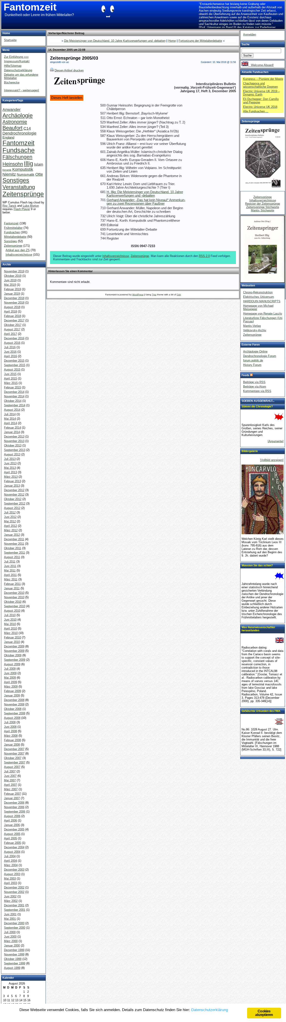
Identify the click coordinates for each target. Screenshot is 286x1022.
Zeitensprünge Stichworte (262, 207)
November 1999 (14, 954)
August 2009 (12, 664)
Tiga (154, 294)
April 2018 (10, 311)
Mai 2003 (10, 878)
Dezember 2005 (14, 829)
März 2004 (11, 865)
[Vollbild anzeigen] (272, 460)
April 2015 (10, 378)
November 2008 (14, 704)
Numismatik (25, 174)
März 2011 (10, 579)
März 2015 (11, 383)
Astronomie (14, 122)
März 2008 (11, 735)
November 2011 (14, 543)
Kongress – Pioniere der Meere (263, 79)
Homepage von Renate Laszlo (262, 313)
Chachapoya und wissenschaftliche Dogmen (260, 85)
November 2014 (14, 396)
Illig (28, 163)
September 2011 (14, 552)
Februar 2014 (12, 427)
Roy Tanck (9, 205)
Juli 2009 (10, 668)
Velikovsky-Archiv (254, 330)
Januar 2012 (12, 534)
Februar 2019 (12, 289)
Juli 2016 (10, 347)
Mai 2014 (10, 418)
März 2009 (11, 686)
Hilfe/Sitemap (12, 65)
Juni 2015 (10, 374)
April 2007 (10, 784)
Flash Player (22, 209)
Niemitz (9, 174)
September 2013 (14, 450)
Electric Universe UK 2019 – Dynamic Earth (261, 93)
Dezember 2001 (14, 905)
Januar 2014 (12, 432)
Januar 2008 (12, 744)
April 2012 (10, 526)
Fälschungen (17, 157)
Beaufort (12, 128)
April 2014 (10, 423)
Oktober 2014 (12, 401)
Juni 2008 (10, 726)
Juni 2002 (10, 896)
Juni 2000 (10, 936)
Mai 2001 (10, 918)
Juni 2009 (10, 673)
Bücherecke (11, 82)
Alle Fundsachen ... (255, 111)
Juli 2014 (10, 414)
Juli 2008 (10, 722)
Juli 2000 (10, 932)
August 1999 (12, 968)
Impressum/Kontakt (16, 61)
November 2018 (14, 302)
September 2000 (14, 927)
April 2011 (10, 575)
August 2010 (12, 610)
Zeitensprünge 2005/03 (74, 58)
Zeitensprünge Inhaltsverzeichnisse (262, 198)
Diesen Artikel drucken (69, 70)
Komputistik (22, 169)
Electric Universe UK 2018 (260, 106)
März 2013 (11, 476)
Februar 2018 (12, 316)
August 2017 (12, 329)
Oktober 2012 (12, 499)
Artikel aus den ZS (18, 250)
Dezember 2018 (14, 298)
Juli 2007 (10, 771)
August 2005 (12, 834)
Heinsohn (12, 164)
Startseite (10, 40)
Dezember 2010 (14, 592)
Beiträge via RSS (254, 382)
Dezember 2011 (14, 539)
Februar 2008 (12, 740)
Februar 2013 (12, 481)
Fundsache (18, 150)
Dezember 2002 (14, 887)
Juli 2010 (10, 615)
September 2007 (14, 762)
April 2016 (10, 356)
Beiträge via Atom (254, 386)
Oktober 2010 (12, 601)
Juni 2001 (10, 914)
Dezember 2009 (14, 646)
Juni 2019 (10, 280)
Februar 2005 (12, 843)
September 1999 (14, 963)
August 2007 (12, 767)
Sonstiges (15, 180)
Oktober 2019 (12, 275)
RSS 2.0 (204, 256)
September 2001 (14, 909)
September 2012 (14, 503)
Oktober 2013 (12, 445)
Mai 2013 (10, 467)
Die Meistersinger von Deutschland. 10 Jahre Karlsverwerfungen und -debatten (115, 40)
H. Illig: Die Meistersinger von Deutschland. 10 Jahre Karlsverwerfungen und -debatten (145, 193)
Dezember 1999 (14, 950)
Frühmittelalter (13, 227)
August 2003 (12, 874)
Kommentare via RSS (257, 391)
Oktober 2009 (12, 655)
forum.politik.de (253, 360)
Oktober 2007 (12, 758)
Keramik (6, 170)
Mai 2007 (10, 780)
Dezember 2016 (14, 338)
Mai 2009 (10, 677)
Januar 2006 (12, 825)
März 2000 (11, 941)
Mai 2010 (10, 624)
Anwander (11, 109)
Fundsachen (12, 232)
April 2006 (10, 820)
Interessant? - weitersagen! (21, 90)
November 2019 (14, 271)
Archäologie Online (255, 351)
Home (172, 40)
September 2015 (14, 365)
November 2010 (14, 597)
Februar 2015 (12, 387)
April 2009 (10, 682)
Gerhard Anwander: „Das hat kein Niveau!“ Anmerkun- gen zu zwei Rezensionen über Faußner (146, 201)
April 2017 (10, 334)
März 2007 (11, 789)
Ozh (179, 294)
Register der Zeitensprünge (262, 203)
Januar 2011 (12, 588)
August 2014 (12, 409)
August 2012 (12, 508)
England (8, 137)
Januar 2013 (12, 485)
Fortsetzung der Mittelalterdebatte (200, 40)
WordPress (137, 294)
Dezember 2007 (14, 749)
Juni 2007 (10, 776)
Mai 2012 (10, 521)
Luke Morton (31, 205)
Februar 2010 (12, 637)
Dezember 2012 (14, 490)
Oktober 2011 (12, 548)
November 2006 (14, 807)
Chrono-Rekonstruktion (258, 292)
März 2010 (11, 633)
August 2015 (12, 369)
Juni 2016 (10, 351)
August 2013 (12, 454)
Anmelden (249, 34)
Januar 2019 (12, 293)
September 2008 (14, 713)
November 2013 (14, 441)
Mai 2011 (10, 570)
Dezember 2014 (14, 392)
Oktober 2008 (12, 709)
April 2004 (10, 860)
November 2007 (14, 753)
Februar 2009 (12, 691)
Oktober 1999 (12, 959)
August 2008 (12, 718)
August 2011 (12, 557)
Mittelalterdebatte (15, 236)
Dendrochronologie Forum (259, 356)
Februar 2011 (12, 584)
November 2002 (14, 892)
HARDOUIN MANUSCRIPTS (261, 301)
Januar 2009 (12, 695)
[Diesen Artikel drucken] (52, 70)
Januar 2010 (12, 642)
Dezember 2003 (14, 869)
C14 (27, 128)
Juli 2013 (10, 459)
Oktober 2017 (12, 325)
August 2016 (12, 342)
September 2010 (14, 606)
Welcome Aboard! (261, 65)
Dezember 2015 (14, 360)
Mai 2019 (10, 284)
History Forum (252, 365)
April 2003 (10, 883)
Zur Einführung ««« (16, 56)
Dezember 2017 (14, 320)
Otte (39, 174)
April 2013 (10, 472)
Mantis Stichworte (262, 210)
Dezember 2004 (14, 847)
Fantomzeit (30, 7)
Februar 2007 (12, 793)
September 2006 (14, 811)
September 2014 (14, 405)
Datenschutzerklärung (18, 70)
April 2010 (10, 628)
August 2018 (12, 307)
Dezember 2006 (14, 802)
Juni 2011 (10, 566)
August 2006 (12, 816)
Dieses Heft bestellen (66, 98)
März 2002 (11, 901)
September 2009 (14, 659)
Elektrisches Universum (258, 296)
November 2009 (14, 651)
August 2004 (12, 851)
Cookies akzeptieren (264, 1013)
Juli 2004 (10, 856)
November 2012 (14, 494)
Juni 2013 (10, 463)
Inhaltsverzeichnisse (115, 256)
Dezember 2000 (14, 923)
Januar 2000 (12, 945)
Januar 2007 (12, 798)
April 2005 (10, 838)
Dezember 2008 (14, 700)
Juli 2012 (10, 512)
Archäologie (17, 115)
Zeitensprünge (140, 256)
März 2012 (11, 530)
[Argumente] (276, 441)
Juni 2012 (10, 517)
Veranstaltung (18, 187)
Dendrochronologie (19, 133)
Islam (38, 164)
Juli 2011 (9, 561)
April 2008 (10, 731)
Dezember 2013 (14, 436)
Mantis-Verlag (252, 325)
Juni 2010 (10, 619)
